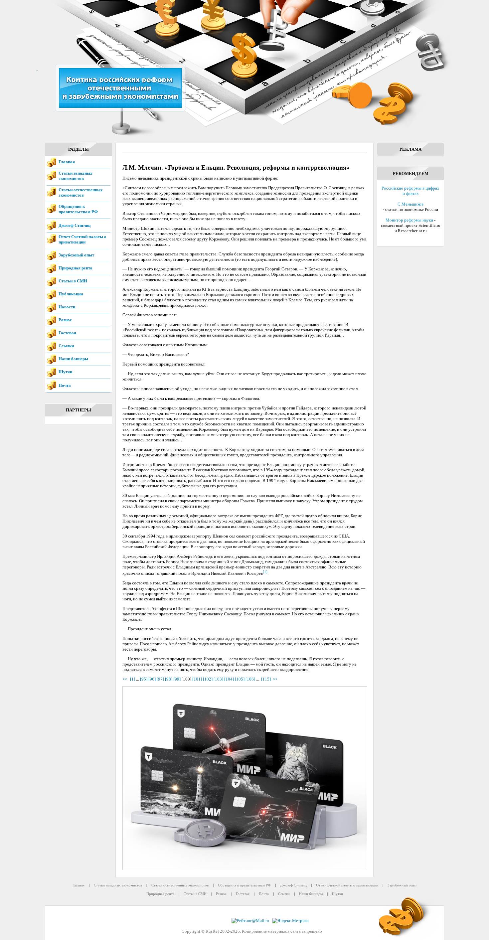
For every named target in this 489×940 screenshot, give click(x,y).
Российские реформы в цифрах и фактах (410, 191)
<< (125, 679)
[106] (250, 679)
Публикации (71, 293)
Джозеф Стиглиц (74, 225)
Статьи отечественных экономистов (81, 192)
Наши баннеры (73, 358)
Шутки (65, 371)
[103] (218, 679)
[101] (197, 679)
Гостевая (67, 332)
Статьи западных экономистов (75, 176)
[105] (239, 679)
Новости (67, 306)
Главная (67, 161)
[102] (208, 679)
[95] (143, 679)
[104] (229, 679)
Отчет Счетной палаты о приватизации (82, 239)
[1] (265, 572)
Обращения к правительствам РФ (78, 209)
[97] (160, 679)
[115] (266, 679)
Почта (65, 385)
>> (275, 679)
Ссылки (66, 345)
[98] (168, 679)
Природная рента (75, 267)
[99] (177, 679)
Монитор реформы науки (409, 220)
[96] (152, 679)
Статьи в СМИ (73, 280)
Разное (65, 319)
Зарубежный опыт (76, 254)
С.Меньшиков (410, 204)
